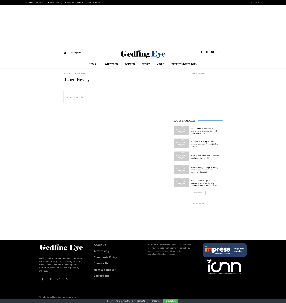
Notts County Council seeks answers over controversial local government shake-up (204, 130)
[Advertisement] (143, 26)
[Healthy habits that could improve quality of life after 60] (181, 156)
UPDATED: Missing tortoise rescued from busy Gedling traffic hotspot (204, 143)
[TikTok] (58, 279)
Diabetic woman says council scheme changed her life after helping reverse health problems (204, 182)
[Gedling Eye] (143, 54)
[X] (207, 52)
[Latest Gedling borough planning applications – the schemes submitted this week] (181, 169)
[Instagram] (50, 279)
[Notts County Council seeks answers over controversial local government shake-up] (181, 130)
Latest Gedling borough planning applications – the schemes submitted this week (204, 169)
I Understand (170, 301)
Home (66, 73)
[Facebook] (201, 52)
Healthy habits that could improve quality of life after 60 (205, 156)
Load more (197, 192)
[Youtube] (213, 52)
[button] (219, 52)
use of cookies (155, 301)
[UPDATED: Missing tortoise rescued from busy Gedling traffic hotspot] (181, 143)
